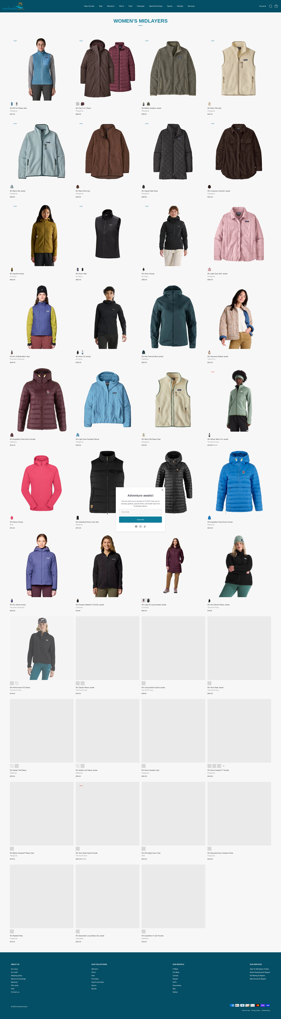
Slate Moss (209, 435)
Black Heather (78, 600)
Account (262, 6)
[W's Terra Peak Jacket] (239, 648)
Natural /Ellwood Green (144, 435)
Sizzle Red (219, 766)
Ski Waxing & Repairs (257, 976)
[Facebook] (136, 526)
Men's (121, 6)
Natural (209, 104)
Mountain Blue (144, 352)
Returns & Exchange (18, 979)
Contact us (15, 992)
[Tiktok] (145, 526)
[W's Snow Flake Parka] (173, 482)
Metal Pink (17, 683)
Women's (110, 6)
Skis (174, 989)
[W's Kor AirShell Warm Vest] (42, 317)
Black (78, 104)
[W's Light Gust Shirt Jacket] (239, 234)
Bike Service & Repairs (258, 979)
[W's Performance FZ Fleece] (42, 648)
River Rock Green (148, 104)
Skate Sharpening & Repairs (260, 972)
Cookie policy (266, 1010)
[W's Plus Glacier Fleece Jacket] (239, 565)
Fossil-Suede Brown (17, 766)
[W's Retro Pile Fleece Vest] (173, 400)
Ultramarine (78, 766)
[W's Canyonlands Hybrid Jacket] (173, 648)
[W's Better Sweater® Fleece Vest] (42, 813)
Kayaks (175, 979)
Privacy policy (255, 1010)
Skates (175, 992)
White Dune (83, 683)
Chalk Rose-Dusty (12, 766)
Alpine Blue (83, 352)
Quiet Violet (209, 269)
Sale (100, 6)
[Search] (270, 6)
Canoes (175, 976)
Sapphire (78, 269)
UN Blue (209, 518)
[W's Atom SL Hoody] (107, 317)
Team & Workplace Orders (259, 969)
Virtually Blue (12, 187)
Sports (169, 6)
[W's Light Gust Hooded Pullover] (107, 400)
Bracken (12, 269)
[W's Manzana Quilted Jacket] (239, 317)
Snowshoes (177, 985)
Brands (93, 989)
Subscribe (140, 520)
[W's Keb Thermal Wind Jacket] (173, 317)
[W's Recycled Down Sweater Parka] (239, 813)
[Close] (162, 490)
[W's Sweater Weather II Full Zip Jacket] (107, 565)
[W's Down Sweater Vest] (173, 731)
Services (191, 6)
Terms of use (246, 1010)
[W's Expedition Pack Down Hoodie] (42, 400)
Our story (14, 969)
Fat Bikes (176, 972)
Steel (144, 849)
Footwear (140, 6)
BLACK (144, 931)
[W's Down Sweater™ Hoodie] (239, 731)
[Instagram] (140, 526)
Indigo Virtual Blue (78, 849)
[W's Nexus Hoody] (42, 482)
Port (12, 435)
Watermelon (12, 518)
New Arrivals (89, 6)
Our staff (14, 972)
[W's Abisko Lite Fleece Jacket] (107, 731)
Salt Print (209, 352)
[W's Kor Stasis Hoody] (42, 565)
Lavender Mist (83, 766)
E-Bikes (175, 969)
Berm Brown (78, 187)
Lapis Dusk (12, 352)
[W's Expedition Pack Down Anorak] (239, 482)
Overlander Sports (21, 1006)
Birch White (17, 104)
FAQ (12, 989)
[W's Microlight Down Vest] (173, 813)
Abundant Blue (209, 766)
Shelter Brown (209, 849)
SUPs (175, 982)
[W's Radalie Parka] (42, 896)
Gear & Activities (155, 6)
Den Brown (83, 104)
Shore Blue (12, 104)
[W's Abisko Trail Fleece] (42, 731)
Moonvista (144, 600)
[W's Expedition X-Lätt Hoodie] (173, 896)
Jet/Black (78, 931)
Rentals (180, 6)
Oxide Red (12, 931)
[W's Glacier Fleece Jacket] (107, 648)
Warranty (14, 982)
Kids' (130, 6)
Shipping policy (16, 976)
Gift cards (14, 985)
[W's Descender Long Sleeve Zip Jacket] (107, 896)
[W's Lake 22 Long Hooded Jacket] (173, 565)
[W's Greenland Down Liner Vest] (107, 482)
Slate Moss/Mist (209, 683)
